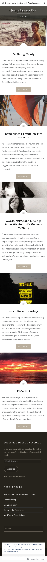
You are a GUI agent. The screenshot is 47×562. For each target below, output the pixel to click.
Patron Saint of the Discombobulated (19, 494)
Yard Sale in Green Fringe (14, 515)
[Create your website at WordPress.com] (23, 3)
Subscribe (11, 469)
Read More (23, 89)
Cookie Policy (13, 551)
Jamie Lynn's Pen (23, 10)
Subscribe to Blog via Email (22, 442)
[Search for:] (23, 529)
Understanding (10, 499)
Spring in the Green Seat (14, 510)
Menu (24, 16)
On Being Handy (10, 505)
